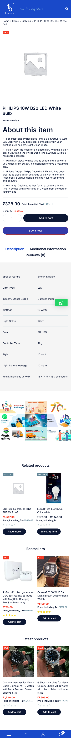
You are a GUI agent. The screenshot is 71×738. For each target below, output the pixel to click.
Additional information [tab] (47, 249)
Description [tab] (14, 249)
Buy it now (35, 230)
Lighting (26, 20)
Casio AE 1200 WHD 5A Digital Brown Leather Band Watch (52, 595)
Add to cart (46, 218)
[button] (14, 622)
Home (6, 20)
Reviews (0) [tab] (35, 255)
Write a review (11, 120)
